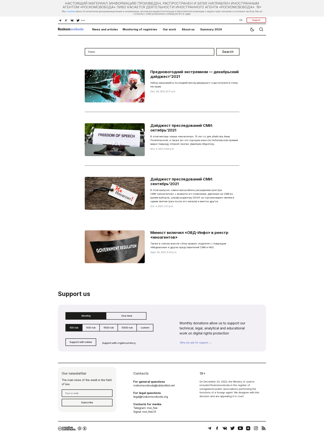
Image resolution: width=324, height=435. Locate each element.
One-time (126, 315)
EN (240, 20)
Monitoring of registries (140, 29)
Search (227, 52)
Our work (169, 29)
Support (256, 20)
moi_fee (152, 408)
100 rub (74, 327)
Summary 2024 (211, 29)
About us (188, 29)
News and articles (105, 29)
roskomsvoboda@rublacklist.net (154, 385)
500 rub (91, 327)
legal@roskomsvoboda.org (150, 396)
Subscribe (87, 402)
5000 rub (127, 327)
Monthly (86, 315)
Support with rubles (81, 341)
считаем (70, 11)
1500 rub (109, 327)
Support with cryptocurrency (119, 342)
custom (145, 327)
